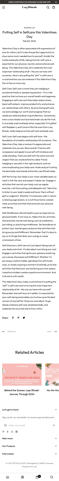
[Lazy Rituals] (29, 7)
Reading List (29, 28)
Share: (5, 317)
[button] (53, 7)
